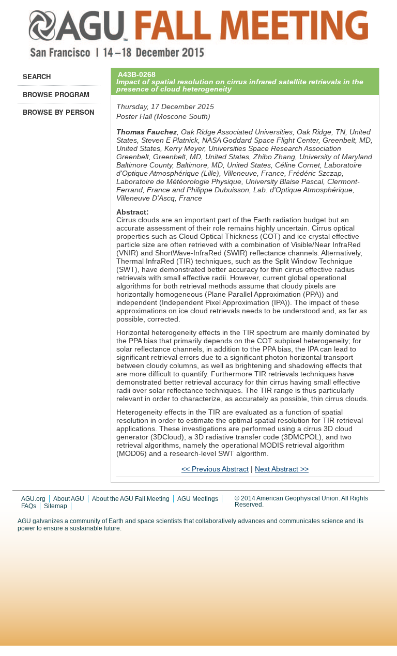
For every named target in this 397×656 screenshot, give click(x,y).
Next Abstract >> (282, 469)
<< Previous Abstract (215, 469)
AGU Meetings (197, 498)
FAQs (28, 506)
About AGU (68, 498)
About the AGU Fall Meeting (131, 498)
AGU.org (33, 498)
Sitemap (55, 506)
